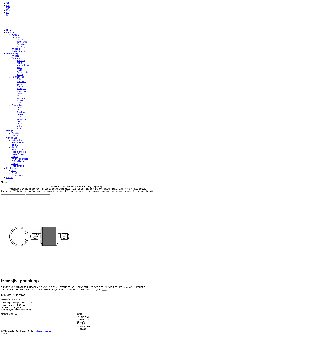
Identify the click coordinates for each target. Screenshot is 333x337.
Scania (20, 128)
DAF (19, 107)
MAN (19, 117)
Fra (7, 12)
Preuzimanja (17, 175)
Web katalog (12, 53)
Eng (8, 5)
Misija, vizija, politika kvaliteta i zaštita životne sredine (19, 153)
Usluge (9, 131)
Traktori (20, 70)
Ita (7, 15)
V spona (20, 103)
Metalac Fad (17, 140)
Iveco (19, 110)
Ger (8, 8)
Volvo (19, 126)
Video (14, 173)
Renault (20, 124)
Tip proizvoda (17, 77)
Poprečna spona (21, 83)
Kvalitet (14, 147)
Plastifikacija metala (17, 134)
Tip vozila (15, 58)
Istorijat (14, 145)
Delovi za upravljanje (22, 40)
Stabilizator (22, 91)
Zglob (19, 79)
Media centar (12, 168)
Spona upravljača (21, 87)
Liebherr (20, 114)
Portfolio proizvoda (16, 36)
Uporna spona (20, 94)
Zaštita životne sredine (18, 162)
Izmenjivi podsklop (21, 99)
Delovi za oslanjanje (21, 45)
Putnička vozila (21, 61)
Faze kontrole (17, 166)
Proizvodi (10, 32)
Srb (7, 3)
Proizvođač (16, 105)
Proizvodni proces (19, 159)
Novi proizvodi (18, 51)
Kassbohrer (22, 112)
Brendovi (15, 49)
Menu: (4, 182)
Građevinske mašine (22, 73)
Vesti (13, 170)
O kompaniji (11, 138)
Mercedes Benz (21, 120)
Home (9, 30)
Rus (8, 10)
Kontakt (9, 177)
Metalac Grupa (18, 142)
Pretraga (15, 56)
